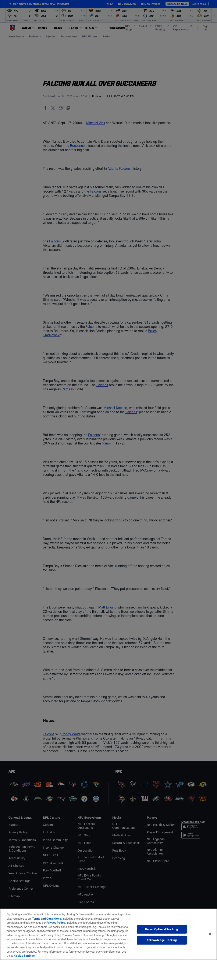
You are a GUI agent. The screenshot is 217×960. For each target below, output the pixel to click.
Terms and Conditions (46, 918)
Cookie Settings (24, 955)
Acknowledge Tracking (162, 940)
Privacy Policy (55, 922)
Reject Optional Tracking (161, 929)
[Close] (210, 933)
